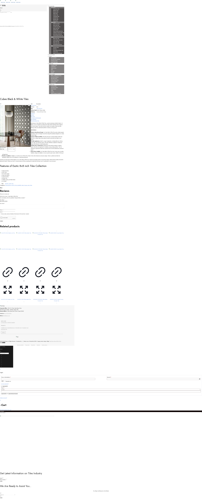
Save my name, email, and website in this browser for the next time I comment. (15, 214)
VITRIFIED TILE (4, 327)
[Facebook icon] (3, 356)
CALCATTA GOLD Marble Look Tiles (7, 299)
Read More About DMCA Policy (55, 341)
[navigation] (101, 405)
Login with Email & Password (13, 393)
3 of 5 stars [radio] (3, 201)
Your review (2, 203)
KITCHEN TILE (18, 327)
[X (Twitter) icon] (3, 358)
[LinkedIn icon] (3, 362)
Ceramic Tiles (11, 183)
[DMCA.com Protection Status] (2, 342)
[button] (29, 105)
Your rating (2, 199)
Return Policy (33, 344)
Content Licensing (44, 344)
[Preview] (7, 297)
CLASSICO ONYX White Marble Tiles (24, 299)
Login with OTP (5, 386)
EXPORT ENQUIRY (11, 322)
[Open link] (7, 318)
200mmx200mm (8, 185)
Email (1, 212)
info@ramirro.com (7, 315)
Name (1, 210)
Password (109, 377)
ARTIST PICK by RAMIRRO (6, 26)
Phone (2, 388)
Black (23, 185)
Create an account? (3, 398)
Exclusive (13, 26)
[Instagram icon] (3, 366)
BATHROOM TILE (11, 327)
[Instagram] (10, 318)
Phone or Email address (5, 377)
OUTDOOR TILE (4, 329)
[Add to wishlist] (7, 281)
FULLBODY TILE (25, 327)
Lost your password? (5, 384)
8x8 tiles (6, 183)
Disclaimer (38, 344)
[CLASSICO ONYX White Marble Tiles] (24, 248)
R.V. (22, 341)
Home (1, 26)
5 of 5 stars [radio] (6, 201)
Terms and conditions (20, 344)
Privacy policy (27, 344)
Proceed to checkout (4, 409)
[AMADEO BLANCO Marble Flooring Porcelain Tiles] (56, 248)
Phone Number (3, 479)
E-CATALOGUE (4, 322)
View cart (9, 409)
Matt (28, 185)
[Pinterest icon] (3, 364)
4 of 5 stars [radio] (5, 201)
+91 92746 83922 (8, 313)
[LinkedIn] (4, 318)
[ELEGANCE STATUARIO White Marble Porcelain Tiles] (40, 248)
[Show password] (199, 379)
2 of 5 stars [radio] (2, 201)
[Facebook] (1, 318)
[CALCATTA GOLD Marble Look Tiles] (7, 248)
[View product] (7, 279)
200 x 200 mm (33, 105)
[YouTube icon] (3, 360)
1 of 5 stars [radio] (0, 201)
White (31, 185)
